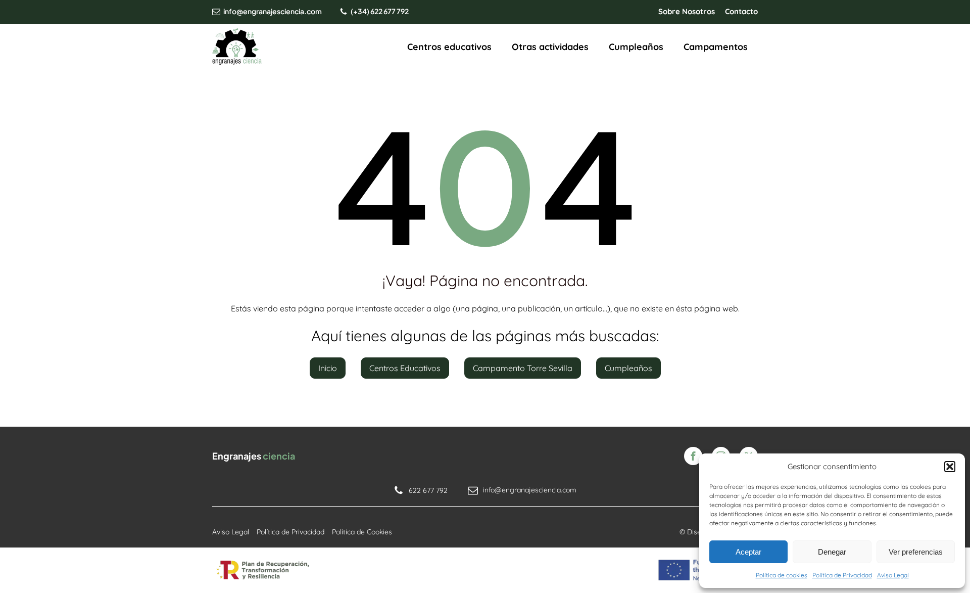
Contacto (741, 11)
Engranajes (253, 456)
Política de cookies (781, 575)
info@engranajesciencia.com (272, 11)
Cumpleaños (636, 47)
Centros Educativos (405, 368)
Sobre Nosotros (686, 11)
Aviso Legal (893, 575)
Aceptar (748, 552)
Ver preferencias (916, 552)
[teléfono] (344, 12)
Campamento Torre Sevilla (522, 368)
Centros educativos (449, 47)
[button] (950, 467)
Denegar (832, 552)
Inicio (327, 368)
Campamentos (716, 47)
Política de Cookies (362, 531)
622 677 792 (428, 490)
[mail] (216, 12)
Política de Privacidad (842, 575)
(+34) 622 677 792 (380, 11)
